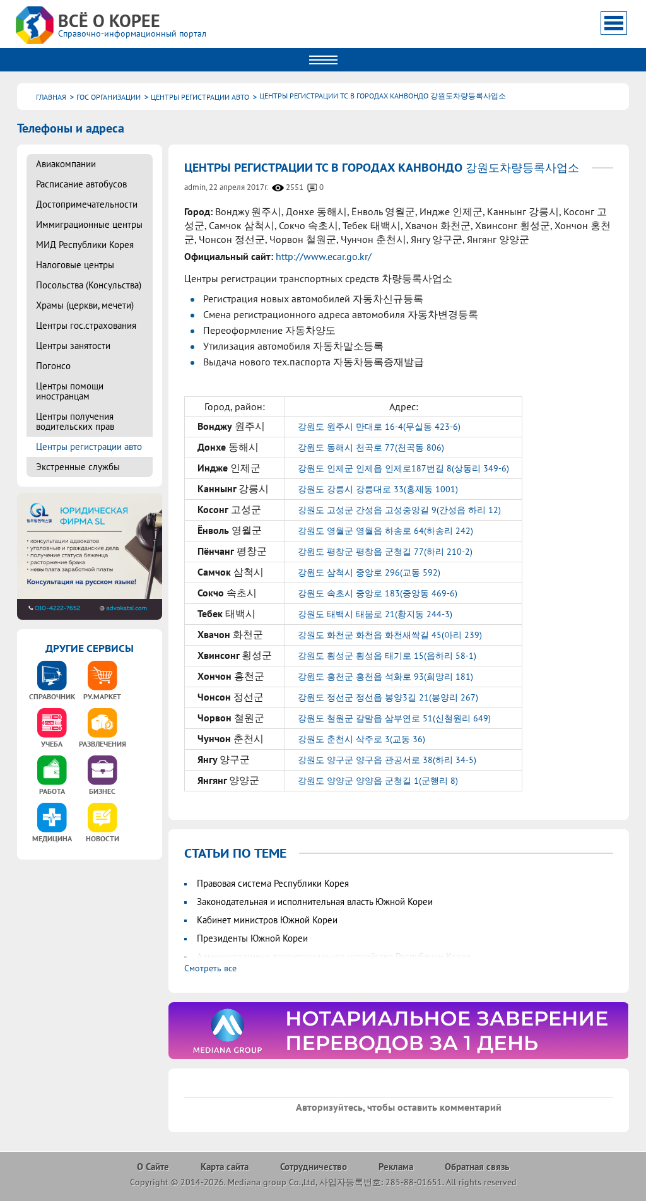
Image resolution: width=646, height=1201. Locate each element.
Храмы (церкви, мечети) (85, 305)
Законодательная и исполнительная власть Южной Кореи (315, 902)
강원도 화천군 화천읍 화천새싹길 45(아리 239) (390, 635)
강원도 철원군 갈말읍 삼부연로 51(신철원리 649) (394, 718)
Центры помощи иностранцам (69, 391)
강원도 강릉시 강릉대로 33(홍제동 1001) (378, 489)
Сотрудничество (313, 1167)
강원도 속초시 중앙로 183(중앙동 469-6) (377, 593)
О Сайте (153, 1167)
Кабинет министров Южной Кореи (267, 920)
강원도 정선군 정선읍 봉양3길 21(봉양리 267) (388, 697)
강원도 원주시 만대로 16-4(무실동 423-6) (379, 426)
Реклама (396, 1167)
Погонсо (53, 366)
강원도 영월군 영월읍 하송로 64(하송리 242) (385, 530)
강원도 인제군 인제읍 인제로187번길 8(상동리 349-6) (403, 468)
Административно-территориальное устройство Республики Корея (334, 956)
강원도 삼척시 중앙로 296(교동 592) (369, 572)
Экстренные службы (78, 467)
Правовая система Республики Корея (273, 883)
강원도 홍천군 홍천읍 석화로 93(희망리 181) (385, 676)
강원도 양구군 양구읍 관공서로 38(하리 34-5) (387, 760)
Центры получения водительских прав (75, 421)
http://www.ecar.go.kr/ (324, 256)
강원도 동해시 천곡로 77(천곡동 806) (371, 447)
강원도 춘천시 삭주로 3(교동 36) (361, 739)
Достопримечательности (87, 204)
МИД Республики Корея (85, 245)
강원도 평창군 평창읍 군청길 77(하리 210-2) (385, 551)
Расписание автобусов (81, 184)
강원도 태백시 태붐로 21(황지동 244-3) (375, 614)
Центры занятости (73, 346)
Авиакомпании (66, 164)
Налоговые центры (75, 265)
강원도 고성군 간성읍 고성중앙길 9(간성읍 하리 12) (399, 510)
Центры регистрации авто (89, 447)
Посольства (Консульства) (88, 285)
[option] (398, 1030)
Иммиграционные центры (89, 224)
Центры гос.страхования (86, 325)
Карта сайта (225, 1167)
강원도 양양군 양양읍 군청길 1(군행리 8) (378, 780)
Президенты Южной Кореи (252, 938)
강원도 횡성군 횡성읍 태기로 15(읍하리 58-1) (387, 655)
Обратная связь (477, 1167)
